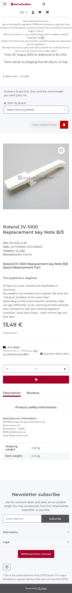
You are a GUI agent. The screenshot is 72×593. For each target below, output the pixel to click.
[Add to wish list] (61, 150)
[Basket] (47, 12)
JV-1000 (20, 250)
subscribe (55, 518)
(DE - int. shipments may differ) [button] (20, 352)
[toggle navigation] (5, 2)
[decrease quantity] (7, 368)
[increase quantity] (65, 368)
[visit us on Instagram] (7, 567)
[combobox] (36, 110)
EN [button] (22, 12)
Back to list (11, 76)
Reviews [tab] (33, 393)
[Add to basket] (6, 141)
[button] (54, 4)
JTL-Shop (42, 588)
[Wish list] (39, 12)
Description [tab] (12, 393)
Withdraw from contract (36, 554)
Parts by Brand (16, 103)
